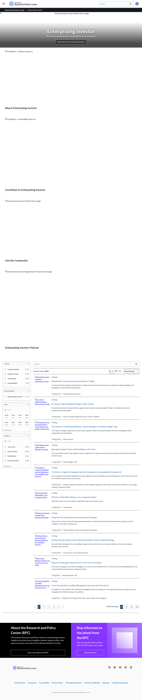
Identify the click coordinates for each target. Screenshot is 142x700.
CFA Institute (19, 682)
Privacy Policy (57, 682)
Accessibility (44, 682)
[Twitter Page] (120, 667)
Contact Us (32, 682)
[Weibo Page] (126, 667)
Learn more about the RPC (38, 652)
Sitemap (106, 682)
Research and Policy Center (14, 10)
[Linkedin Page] (109, 667)
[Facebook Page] (115, 667)
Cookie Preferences (120, 682)
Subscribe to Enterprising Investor (71, 42)
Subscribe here (90, 652)
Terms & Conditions (92, 682)
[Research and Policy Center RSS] (131, 667)
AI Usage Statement (73, 682)
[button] (112, 371)
